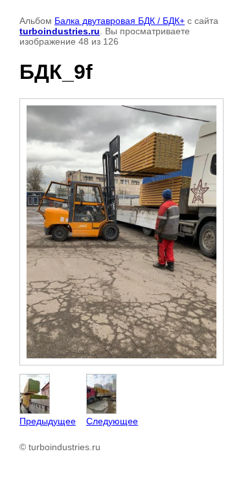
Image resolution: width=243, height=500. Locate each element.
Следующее (112, 421)
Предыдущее (47, 421)
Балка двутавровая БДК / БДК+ (119, 21)
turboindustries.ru (59, 31)
